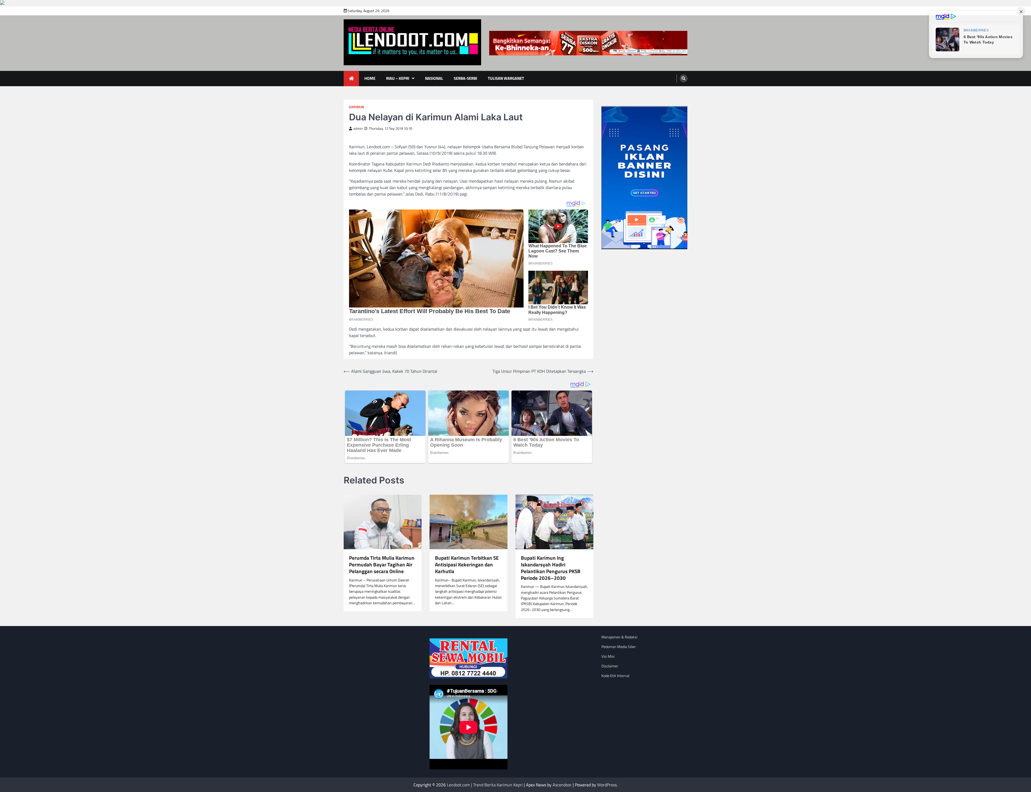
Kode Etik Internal (615, 675)
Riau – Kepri (397, 78)
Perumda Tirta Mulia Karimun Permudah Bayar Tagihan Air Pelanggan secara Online (382, 564)
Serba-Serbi (465, 78)
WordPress (607, 785)
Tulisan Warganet (506, 78)
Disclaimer (609, 666)
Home (369, 78)
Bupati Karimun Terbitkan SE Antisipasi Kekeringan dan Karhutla (467, 564)
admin (358, 128)
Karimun (356, 107)
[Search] (684, 78)
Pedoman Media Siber (618, 646)
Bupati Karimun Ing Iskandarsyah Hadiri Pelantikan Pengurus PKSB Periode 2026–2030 (550, 568)
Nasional (434, 78)
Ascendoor (562, 785)
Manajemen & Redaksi (619, 637)
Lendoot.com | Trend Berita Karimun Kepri (485, 785)
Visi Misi (608, 656)
